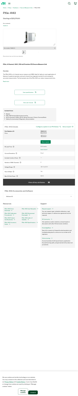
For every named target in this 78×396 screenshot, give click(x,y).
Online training (46, 238)
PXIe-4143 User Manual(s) (29, 209)
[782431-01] (24, 52)
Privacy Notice (9, 382)
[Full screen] (54, 44)
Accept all (33, 392)
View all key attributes (36, 182)
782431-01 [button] (5, 25)
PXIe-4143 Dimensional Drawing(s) (28, 214)
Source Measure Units (26, 8)
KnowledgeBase (46, 228)
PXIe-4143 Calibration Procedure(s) (10, 214)
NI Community (46, 219)
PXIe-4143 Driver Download (9, 209)
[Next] (38, 52)
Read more (6, 81)
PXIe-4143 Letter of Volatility (27, 218)
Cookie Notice (20, 382)
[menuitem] (69, 4)
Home (4, 8)
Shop (9, 8)
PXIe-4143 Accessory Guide (10, 223)
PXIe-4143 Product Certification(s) (10, 218)
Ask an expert (66, 127)
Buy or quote (45, 142)
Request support (46, 209)
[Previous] (20, 52)
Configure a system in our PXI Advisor (47, 127)
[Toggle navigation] (11, 3)
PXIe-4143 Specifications (28, 222)
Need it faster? (44, 149)
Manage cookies (23, 391)
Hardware (15, 8)
